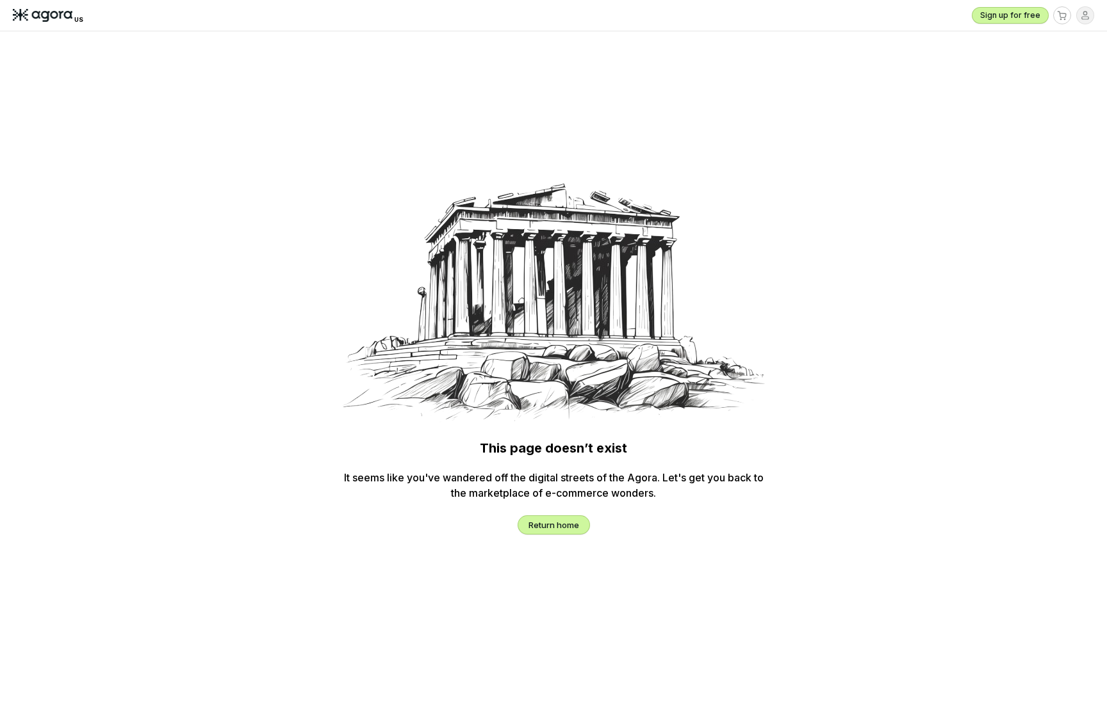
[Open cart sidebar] (1062, 15)
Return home (554, 525)
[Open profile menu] (1085, 15)
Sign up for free (1010, 15)
